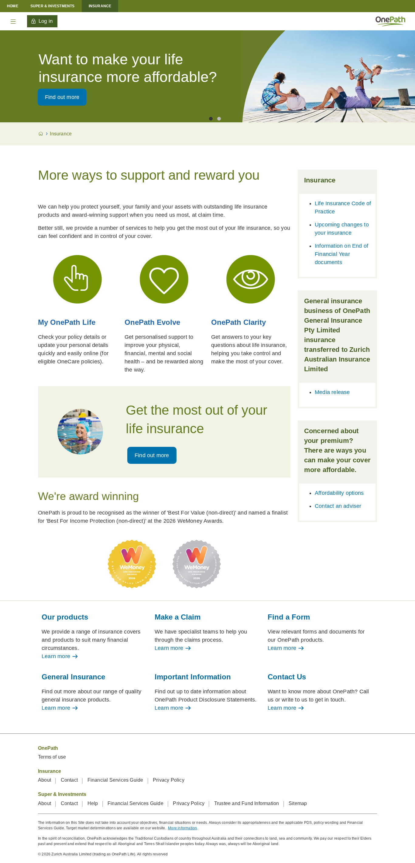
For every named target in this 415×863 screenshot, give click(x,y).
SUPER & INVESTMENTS (52, 6)
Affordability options (339, 493)
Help (93, 803)
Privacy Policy (168, 780)
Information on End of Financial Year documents (341, 254)
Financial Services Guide (116, 780)
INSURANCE (100, 6)
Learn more (57, 656)
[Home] (390, 21)
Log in (46, 21)
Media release (332, 392)
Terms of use (52, 756)
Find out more (62, 97)
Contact (70, 780)
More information (182, 828)
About (45, 780)
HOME (12, 6)
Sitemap (298, 803)
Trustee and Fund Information (247, 803)
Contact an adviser (338, 506)
